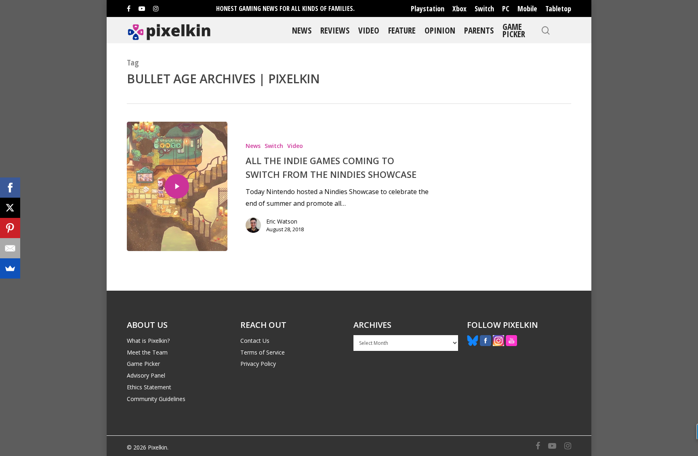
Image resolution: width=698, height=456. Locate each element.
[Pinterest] (10, 228)
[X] (10, 208)
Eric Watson (281, 221)
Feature (402, 30)
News (301, 30)
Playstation (427, 8)
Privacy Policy (258, 363)
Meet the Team (147, 352)
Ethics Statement (149, 387)
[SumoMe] (10, 268)
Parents (479, 30)
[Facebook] (10, 187)
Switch (484, 8)
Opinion (440, 30)
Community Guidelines (156, 399)
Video (368, 30)
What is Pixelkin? (148, 340)
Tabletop (558, 8)
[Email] (10, 248)
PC (505, 8)
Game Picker (513, 30)
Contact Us (254, 340)
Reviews (334, 30)
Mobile (527, 8)
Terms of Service (262, 352)
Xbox (459, 8)
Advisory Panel (146, 375)
